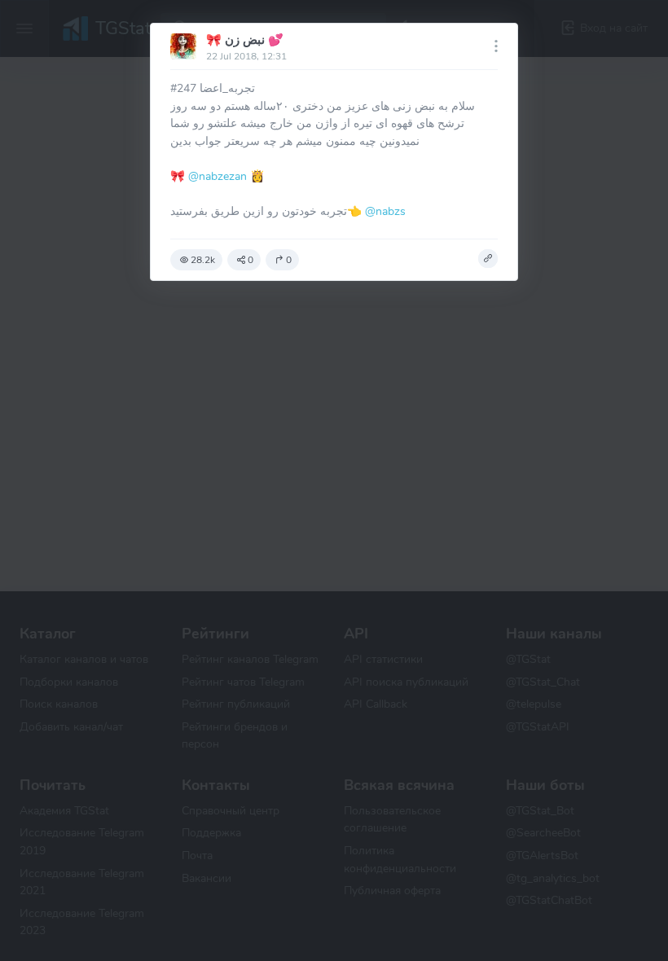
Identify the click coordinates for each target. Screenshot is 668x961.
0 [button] (250, 259)
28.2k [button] (203, 259)
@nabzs (385, 211)
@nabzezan (217, 176)
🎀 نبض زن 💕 (244, 40)
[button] (488, 259)
